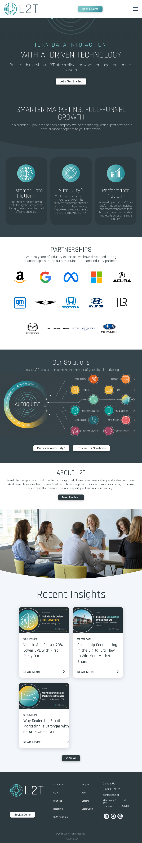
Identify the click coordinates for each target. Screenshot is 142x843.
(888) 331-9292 (111, 789)
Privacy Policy (71, 839)
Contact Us (109, 783)
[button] (135, 9)
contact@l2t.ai (111, 794)
